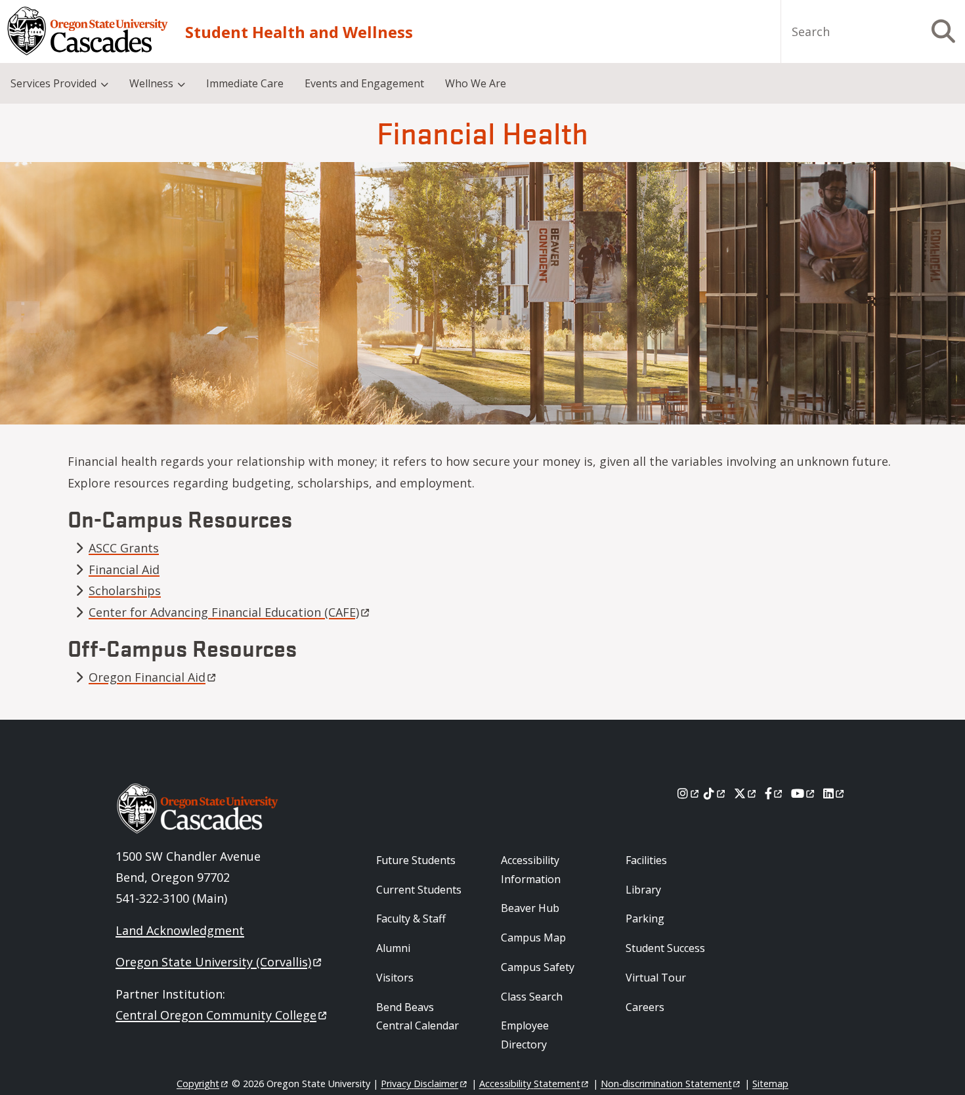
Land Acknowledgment (180, 930)
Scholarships (125, 590)
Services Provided (53, 83)
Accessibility (529, 1083)
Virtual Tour (656, 977)
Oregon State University (213, 962)
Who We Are (475, 83)
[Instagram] (688, 793)
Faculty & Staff (411, 918)
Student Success (665, 948)
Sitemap (770, 1083)
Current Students (418, 889)
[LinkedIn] (834, 793)
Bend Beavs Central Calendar (417, 1016)
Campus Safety (537, 967)
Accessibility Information (531, 869)
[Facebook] (774, 793)
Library (643, 889)
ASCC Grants (124, 548)
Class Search (532, 996)
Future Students (416, 860)
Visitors (395, 977)
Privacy (419, 1083)
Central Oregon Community (216, 1015)
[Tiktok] (715, 793)
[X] (746, 793)
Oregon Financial (147, 677)
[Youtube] (804, 793)
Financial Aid (124, 569)
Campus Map (533, 937)
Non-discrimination (666, 1083)
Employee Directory (525, 1035)
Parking (645, 918)
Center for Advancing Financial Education (224, 612)
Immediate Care (245, 83)
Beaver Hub (530, 908)
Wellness (151, 83)
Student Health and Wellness (299, 32)
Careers (645, 1007)
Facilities (646, 860)
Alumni (393, 948)
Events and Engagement (364, 83)
